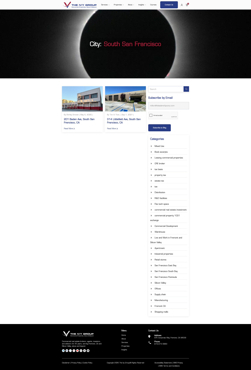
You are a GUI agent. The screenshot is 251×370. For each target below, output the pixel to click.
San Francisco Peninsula (166, 277)
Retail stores (160, 260)
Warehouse (160, 232)
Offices (158, 288)
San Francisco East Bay (165, 265)
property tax (160, 175)
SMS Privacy (178, 363)
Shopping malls (161, 312)
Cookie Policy (87, 363)
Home (123, 335)
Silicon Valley (160, 283)
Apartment (160, 248)
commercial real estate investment (171, 210)
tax (156, 186)
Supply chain (160, 294)
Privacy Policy (76, 363)
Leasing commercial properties (169, 158)
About (130, 5)
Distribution (160, 192)
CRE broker (160, 163)
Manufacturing (161, 300)
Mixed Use (159, 146)
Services (104, 5)
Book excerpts (161, 152)
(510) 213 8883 (160, 344)
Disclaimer (66, 363)
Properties (118, 5)
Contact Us (169, 5)
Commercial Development (166, 226)
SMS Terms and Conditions (169, 366)
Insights (141, 5)
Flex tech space (162, 204)
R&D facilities (161, 198)
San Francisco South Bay (166, 271)
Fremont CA (160, 306)
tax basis (159, 169)
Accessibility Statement (163, 363)
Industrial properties (164, 254)
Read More (69, 128)
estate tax (159, 181)
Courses (153, 5)
